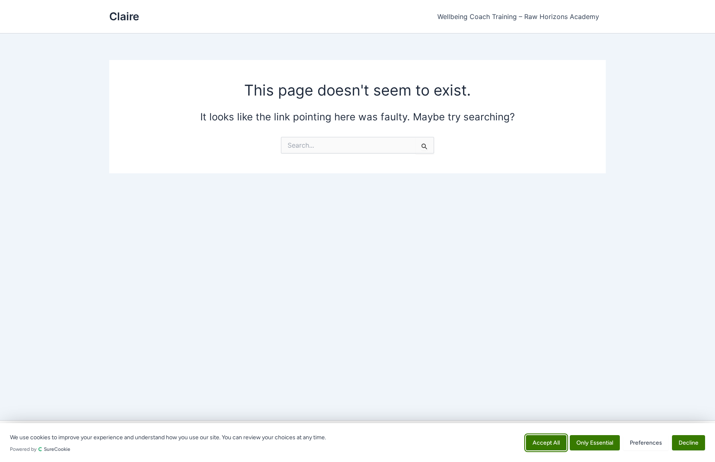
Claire (124, 16)
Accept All (546, 442)
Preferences (646, 442)
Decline (688, 442)
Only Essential (594, 442)
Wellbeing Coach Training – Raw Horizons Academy (518, 16)
